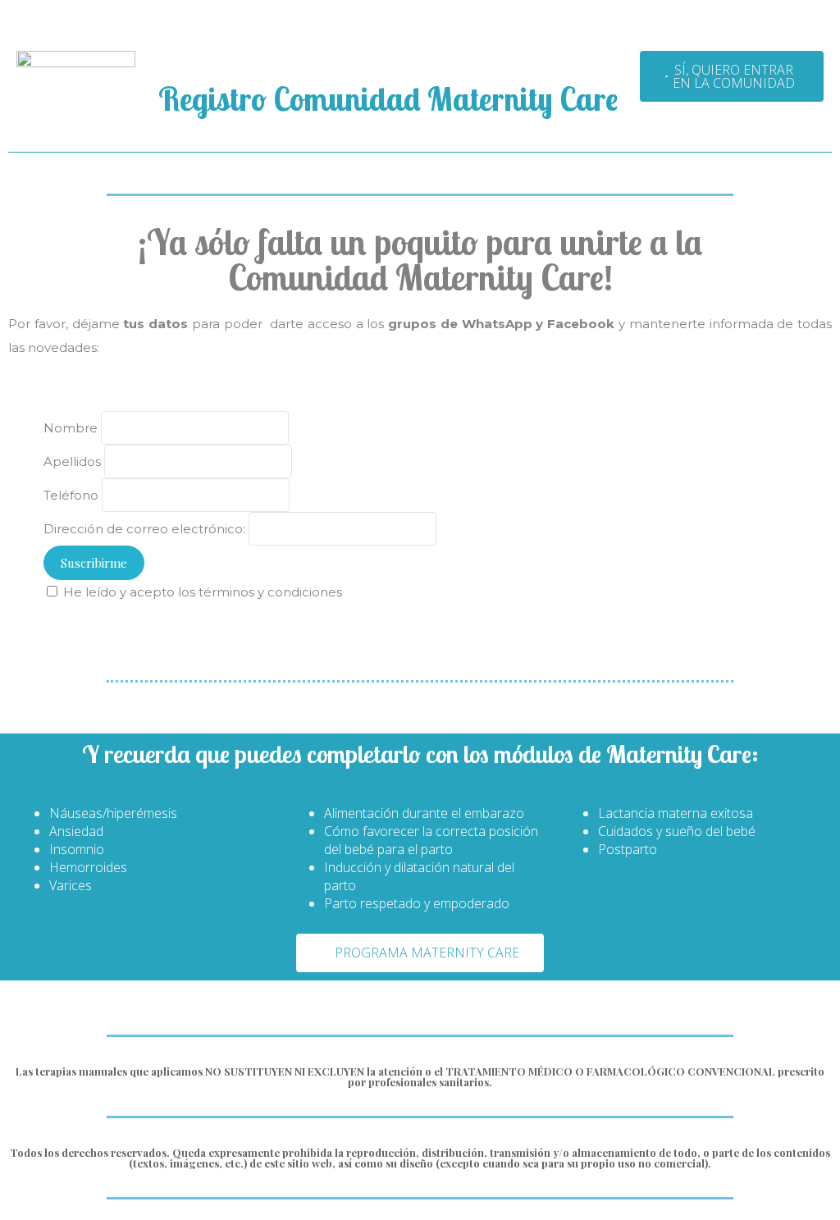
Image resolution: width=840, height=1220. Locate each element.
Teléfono (70, 495)
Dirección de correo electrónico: (146, 529)
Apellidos (72, 461)
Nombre (70, 428)
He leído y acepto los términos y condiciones (202, 592)
